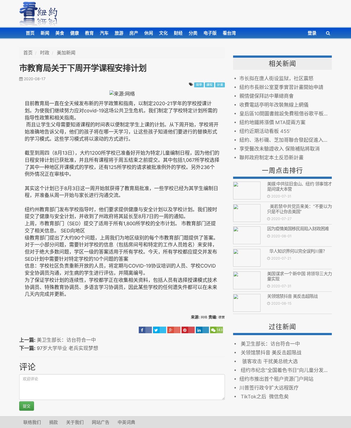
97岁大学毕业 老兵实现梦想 (67, 348)
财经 (178, 33)
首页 (30, 33)
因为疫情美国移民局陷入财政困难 (298, 228)
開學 (199, 85)
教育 (89, 33)
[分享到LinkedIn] (202, 330)
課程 (209, 85)
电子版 (210, 33)
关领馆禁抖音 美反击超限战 (292, 296)
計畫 (220, 85)
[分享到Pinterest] (188, 330)
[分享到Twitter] (159, 330)
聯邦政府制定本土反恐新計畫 (271, 157)
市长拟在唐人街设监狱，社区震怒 (276, 78)
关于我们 (75, 422)
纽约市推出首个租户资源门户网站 (277, 379)
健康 (74, 33)
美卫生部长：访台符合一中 (66, 340)
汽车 (104, 33)
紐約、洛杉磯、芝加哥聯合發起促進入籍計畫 (285, 140)
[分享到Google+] (173, 330)
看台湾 (229, 33)
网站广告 (100, 422)
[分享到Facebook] (145, 330)
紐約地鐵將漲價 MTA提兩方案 (272, 122)
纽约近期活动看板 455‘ (265, 131)
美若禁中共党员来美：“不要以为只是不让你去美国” (299, 209)
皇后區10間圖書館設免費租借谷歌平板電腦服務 (285, 113)
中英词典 (126, 422)
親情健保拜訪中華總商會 (266, 96)
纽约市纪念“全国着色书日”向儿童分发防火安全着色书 (285, 370)
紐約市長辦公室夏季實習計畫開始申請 (281, 87)
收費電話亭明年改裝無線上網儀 (273, 105)
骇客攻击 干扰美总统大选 (268, 361)
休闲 (148, 33)
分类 (193, 33)
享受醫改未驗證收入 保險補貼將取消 (279, 149)
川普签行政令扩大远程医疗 (269, 388)
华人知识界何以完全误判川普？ (297, 251)
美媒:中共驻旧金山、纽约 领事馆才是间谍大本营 (299, 186)
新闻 (45, 33)
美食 (59, 33)
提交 (26, 406)
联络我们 (32, 422)
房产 (133, 33)
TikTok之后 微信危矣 (264, 396)
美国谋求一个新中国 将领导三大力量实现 (299, 276)
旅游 (119, 33)
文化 (163, 33)
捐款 (53, 422)
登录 (312, 33)
